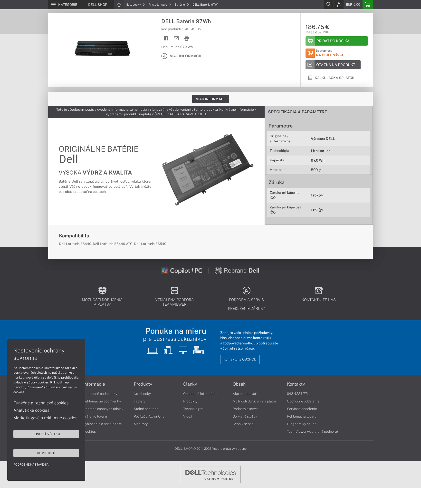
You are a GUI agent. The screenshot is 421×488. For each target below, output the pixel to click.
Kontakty (296, 384)
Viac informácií (210, 99)
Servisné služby (245, 416)
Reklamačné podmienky (102, 401)
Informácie (94, 384)
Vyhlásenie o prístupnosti (102, 424)
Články (190, 384)
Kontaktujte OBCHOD (240, 359)
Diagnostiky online (301, 424)
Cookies (89, 431)
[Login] (339, 4)
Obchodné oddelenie (303, 401)
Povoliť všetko (46, 434)
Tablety (139, 401)
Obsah (239, 384)
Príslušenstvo (158, 4)
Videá (187, 416)
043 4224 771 (297, 394)
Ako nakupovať (244, 394)
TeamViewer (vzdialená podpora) (312, 431)
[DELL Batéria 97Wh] (102, 49)
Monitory (141, 424)
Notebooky (134, 4)
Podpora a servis (245, 409)
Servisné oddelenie (302, 409)
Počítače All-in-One (149, 416)
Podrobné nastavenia (31, 464)
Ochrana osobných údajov (103, 409)
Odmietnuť (46, 453)
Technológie (193, 409)
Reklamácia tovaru (301, 416)
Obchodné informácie (200, 394)
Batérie (180, 4)
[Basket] (368, 4)
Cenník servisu (244, 424)
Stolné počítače (146, 409)
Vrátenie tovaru (95, 416)
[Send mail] (176, 38)
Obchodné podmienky (100, 394)
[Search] (329, 4)
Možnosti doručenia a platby (255, 401)
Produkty (143, 384)
